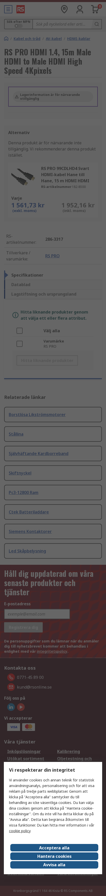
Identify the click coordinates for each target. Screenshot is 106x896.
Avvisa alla (54, 865)
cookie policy (19, 830)
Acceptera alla (54, 848)
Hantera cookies (54, 856)
